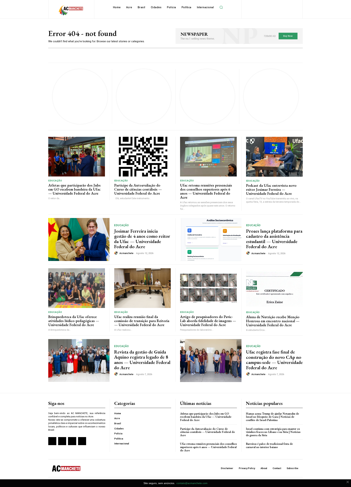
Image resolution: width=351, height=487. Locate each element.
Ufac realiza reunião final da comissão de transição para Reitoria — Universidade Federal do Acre (141, 320)
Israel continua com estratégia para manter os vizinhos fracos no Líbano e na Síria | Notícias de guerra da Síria (273, 432)
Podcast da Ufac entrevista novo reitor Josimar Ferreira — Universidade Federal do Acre (271, 189)
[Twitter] (72, 441)
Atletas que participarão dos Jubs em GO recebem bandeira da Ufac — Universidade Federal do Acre (74, 189)
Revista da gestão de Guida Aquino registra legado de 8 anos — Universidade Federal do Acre (142, 360)
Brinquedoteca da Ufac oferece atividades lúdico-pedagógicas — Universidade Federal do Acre (73, 320)
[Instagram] (62, 441)
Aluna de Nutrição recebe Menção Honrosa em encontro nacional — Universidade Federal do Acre (272, 321)
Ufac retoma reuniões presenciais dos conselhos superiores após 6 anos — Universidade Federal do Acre (206, 191)
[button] (221, 7)
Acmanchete (126, 253)
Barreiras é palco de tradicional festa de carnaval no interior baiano (269, 445)
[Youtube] (82, 441)
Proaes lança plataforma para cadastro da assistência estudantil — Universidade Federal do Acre (274, 239)
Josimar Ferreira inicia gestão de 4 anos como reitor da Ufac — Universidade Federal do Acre (142, 239)
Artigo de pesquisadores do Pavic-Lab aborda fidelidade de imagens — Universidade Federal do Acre (208, 320)
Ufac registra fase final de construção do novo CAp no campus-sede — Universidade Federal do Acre (274, 360)
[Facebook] (52, 441)
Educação (55, 180)
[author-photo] (116, 253)
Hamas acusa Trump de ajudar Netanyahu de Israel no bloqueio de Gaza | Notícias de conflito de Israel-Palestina (272, 417)
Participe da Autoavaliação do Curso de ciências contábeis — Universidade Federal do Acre (138, 189)
